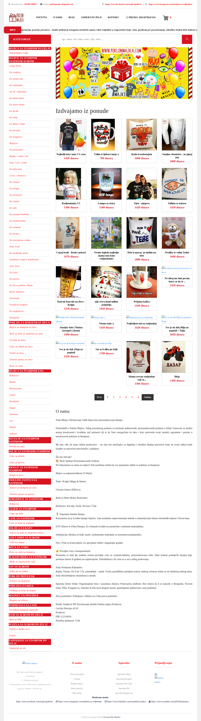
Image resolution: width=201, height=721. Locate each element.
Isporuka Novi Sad (124, 683)
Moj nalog (77, 693)
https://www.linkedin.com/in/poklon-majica (126, 701)
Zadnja (147, 397)
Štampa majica (77, 683)
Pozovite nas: (24, 4)
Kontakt (113, 17)
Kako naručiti (77, 688)
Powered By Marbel (111, 717)
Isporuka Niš (124, 688)
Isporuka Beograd (124, 679)
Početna (41, 17)
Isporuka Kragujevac (124, 693)
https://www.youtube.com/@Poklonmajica (170, 701)
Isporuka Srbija (124, 674)
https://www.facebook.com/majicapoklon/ (34, 701)
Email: (58, 4)
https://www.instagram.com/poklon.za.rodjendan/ (80, 701)
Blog (72, 17)
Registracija (147, 17)
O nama (57, 17)
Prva (99, 397)
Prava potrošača (77, 674)
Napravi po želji (91, 17)
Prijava (133, 17)
